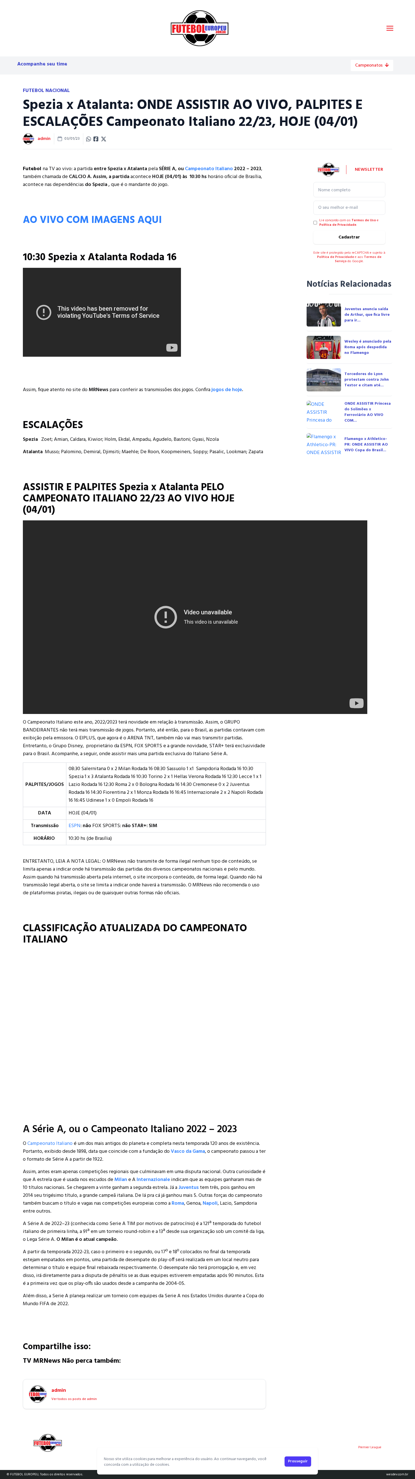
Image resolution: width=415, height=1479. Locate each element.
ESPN (74, 826)
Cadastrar (349, 237)
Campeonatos (369, 65)
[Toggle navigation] (389, 28)
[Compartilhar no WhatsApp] (89, 138)
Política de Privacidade (337, 225)
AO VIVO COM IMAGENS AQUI (92, 220)
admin (44, 139)
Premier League (369, 1447)
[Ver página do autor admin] (28, 138)
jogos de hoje (226, 390)
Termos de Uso (363, 220)
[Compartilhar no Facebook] (96, 138)
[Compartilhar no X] (103, 138)
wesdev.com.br (397, 1474)
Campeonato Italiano (209, 169)
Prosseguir (298, 1461)
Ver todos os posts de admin (74, 1399)
